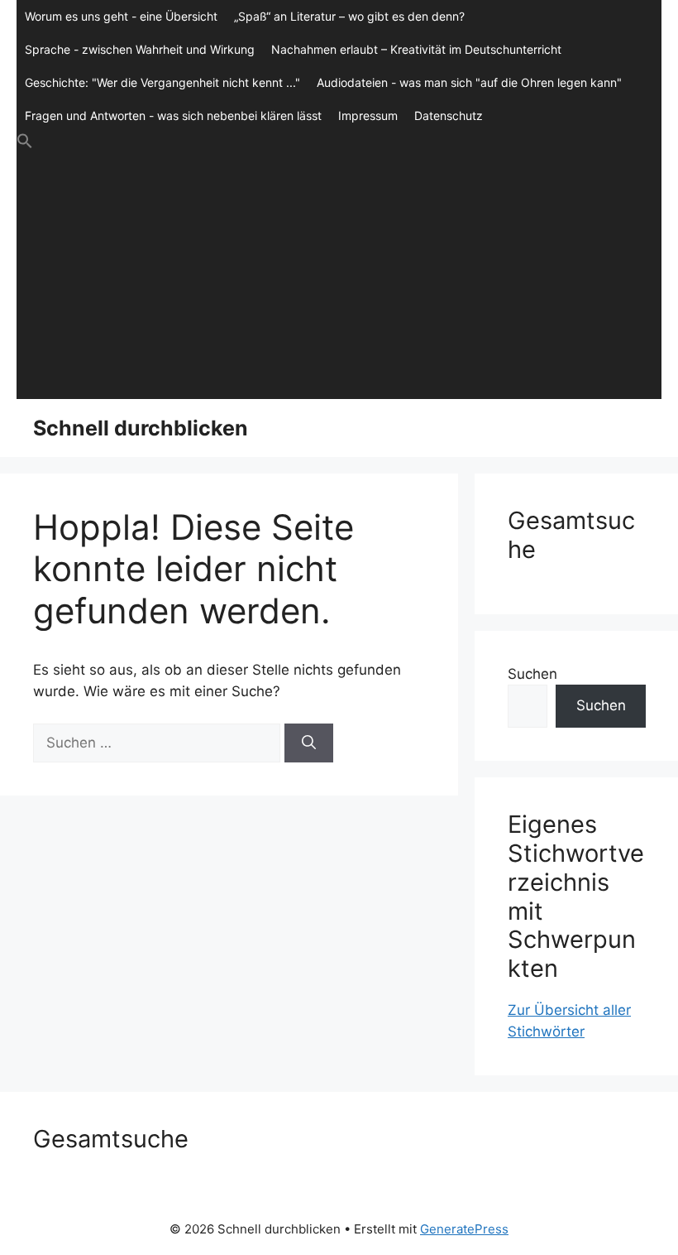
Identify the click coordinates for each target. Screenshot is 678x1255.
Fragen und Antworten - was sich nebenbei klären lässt (173, 115)
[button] (339, 141)
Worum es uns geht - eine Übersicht (121, 16)
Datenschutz (448, 115)
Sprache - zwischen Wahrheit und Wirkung (140, 49)
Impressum (368, 115)
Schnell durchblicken (140, 428)
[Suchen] (308, 743)
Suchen (532, 674)
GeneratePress (464, 1229)
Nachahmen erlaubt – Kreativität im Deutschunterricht (416, 49)
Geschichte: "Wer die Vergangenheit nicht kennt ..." (162, 82)
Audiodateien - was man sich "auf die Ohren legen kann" (469, 82)
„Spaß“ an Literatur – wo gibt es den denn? (349, 16)
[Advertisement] (339, 275)
